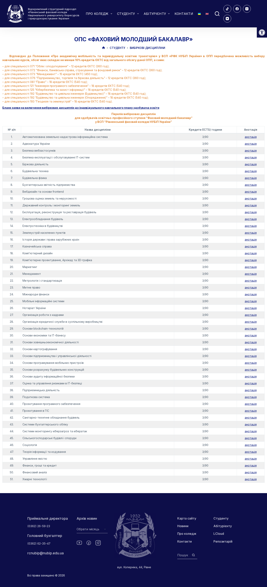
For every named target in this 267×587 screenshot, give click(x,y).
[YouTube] (227, 18)
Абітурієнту (222, 526)
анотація (251, 136)
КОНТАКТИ (184, 14)
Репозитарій (222, 541)
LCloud (218, 534)
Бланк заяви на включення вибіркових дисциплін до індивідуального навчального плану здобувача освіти (80, 107)
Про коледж (186, 534)
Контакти (184, 541)
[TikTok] (227, 9)
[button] (262, 32)
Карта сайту (186, 518)
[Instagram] (247, 9)
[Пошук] (217, 13)
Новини (182, 526)
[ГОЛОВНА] (103, 48)
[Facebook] (237, 9)
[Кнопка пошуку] (193, 555)
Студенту (220, 518)
